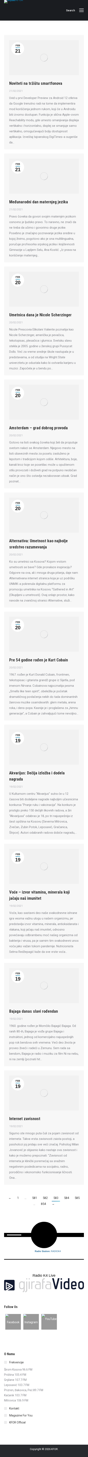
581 (34, 1198)
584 (66, 1198)
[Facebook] (13, 1322)
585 (77, 1198)
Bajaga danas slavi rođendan (33, 1011)
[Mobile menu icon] (81, 10)
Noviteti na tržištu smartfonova (35, 83)
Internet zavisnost (24, 1118)
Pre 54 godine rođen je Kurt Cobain (38, 660)
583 (55, 1198)
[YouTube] (49, 1322)
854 (43, 1204)
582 (45, 1198)
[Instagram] (31, 1322)
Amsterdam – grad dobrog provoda (38, 427)
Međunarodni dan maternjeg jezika (38, 201)
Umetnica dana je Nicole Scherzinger (40, 314)
